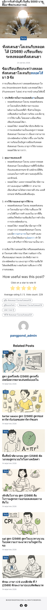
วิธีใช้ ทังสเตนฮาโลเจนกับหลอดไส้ (18, 315)
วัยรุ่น (23, 38)
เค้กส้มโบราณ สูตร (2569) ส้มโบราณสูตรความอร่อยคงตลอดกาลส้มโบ (22, 499)
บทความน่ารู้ (9, 310)
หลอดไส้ (37, 73)
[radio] (12, 289)
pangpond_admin (23, 335)
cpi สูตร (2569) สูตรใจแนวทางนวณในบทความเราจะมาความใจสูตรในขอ (23, 542)
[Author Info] (23, 330)
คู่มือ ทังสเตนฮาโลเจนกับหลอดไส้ (17, 300)
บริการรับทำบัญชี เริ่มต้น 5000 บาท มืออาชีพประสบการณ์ (22, 3)
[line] (25, 605)
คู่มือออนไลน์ (9, 305)
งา (33, 98)
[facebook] (21, 605)
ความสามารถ (19, 234)
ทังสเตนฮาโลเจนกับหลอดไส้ (30, 305)
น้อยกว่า (31, 237)
